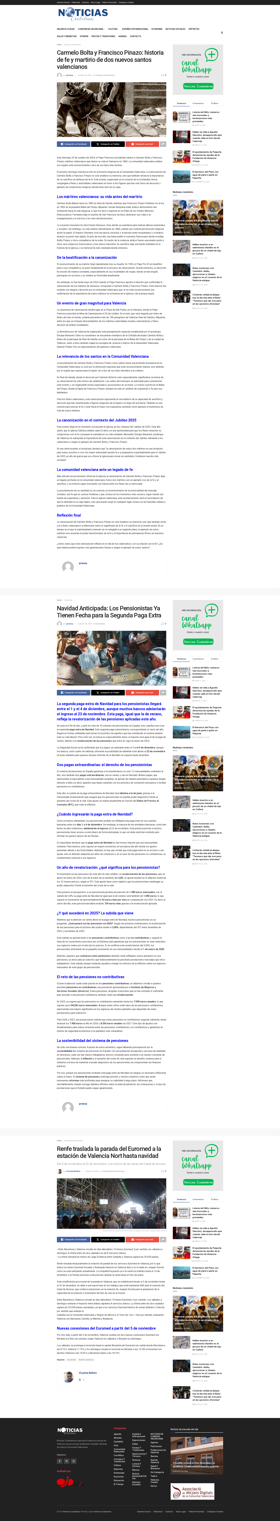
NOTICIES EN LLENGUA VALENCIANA (157, 1436)
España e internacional (135, 29)
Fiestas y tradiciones (103, 36)
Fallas (135, 1444)
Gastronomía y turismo (139, 1455)
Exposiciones (138, 1440)
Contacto (85, 2)
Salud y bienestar (67, 36)
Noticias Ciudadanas (102, 1512)
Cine (116, 1445)
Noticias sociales (175, 29)
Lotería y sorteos (136, 1465)
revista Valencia (155, 1461)
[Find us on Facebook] (59, 1461)
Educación (119, 1480)
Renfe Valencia (86, 1360)
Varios (154, 1486)
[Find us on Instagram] (73, 1461)
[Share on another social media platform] (163, 144)
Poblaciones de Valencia (158, 1451)
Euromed (71, 1360)
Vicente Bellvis (73, 1171)
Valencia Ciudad (66, 29)
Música (135, 1470)
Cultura (112, 29)
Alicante (118, 1438)
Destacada (119, 1473)
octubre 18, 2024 (85, 75)
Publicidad (76, 2)
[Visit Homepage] (83, 15)
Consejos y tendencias (119, 1460)
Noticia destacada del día (139, 1476)
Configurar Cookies (126, 2)
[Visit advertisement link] (198, 69)
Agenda (122, 36)
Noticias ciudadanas (71, 1512)
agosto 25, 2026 (181, 1471)
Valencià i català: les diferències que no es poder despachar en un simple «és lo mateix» (197, 224)
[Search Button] (222, 32)
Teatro (154, 1476)
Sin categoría (157, 1472)
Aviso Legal (95, 2)
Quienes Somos (63, 2)
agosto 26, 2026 (183, 232)
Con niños (119, 1455)
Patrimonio (156, 1446)
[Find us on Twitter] (66, 1461)
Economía (157, 29)
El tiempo (119, 1484)
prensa (69, 75)
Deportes (194, 29)
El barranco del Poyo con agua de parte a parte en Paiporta (205, 175)
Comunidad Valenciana (90, 29)
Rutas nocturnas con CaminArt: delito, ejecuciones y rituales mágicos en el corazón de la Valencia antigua (207, 274)
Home (59, 45)
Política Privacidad (109, 2)
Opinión (84, 36)
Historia (136, 1460)
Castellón (118, 1441)
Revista (154, 1456)
